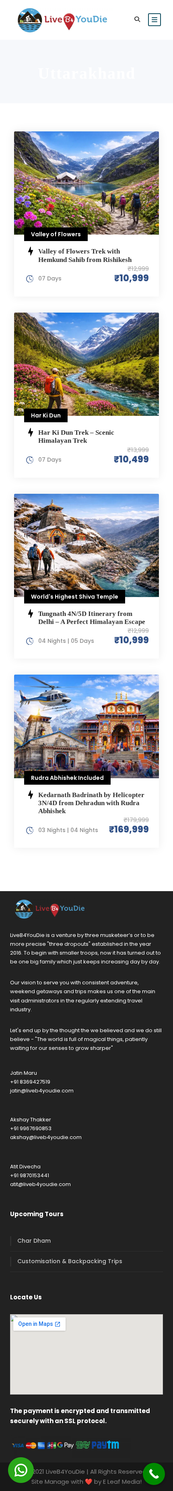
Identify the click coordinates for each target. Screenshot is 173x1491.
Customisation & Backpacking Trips (69, 1261)
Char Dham (34, 1241)
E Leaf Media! (122, 1481)
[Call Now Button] (154, 1474)
